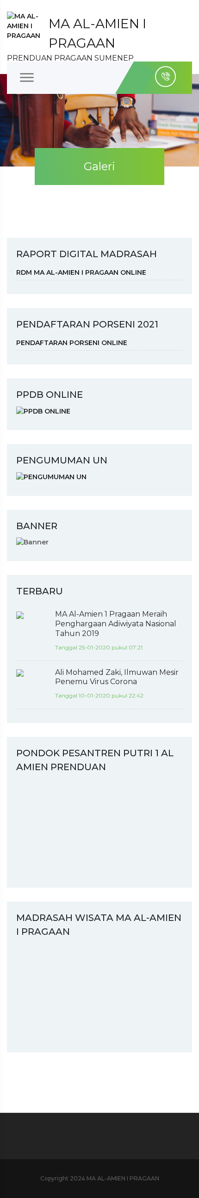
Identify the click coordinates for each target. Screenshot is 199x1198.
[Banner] (32, 542)
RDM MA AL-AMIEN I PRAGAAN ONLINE (81, 272)
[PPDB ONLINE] (43, 411)
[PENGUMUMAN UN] (51, 476)
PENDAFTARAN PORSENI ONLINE (71, 343)
